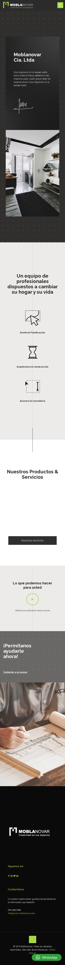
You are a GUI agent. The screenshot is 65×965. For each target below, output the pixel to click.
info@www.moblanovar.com (21, 913)
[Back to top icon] (32, 939)
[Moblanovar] (18, 5)
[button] (47, 957)
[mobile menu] (60, 5)
